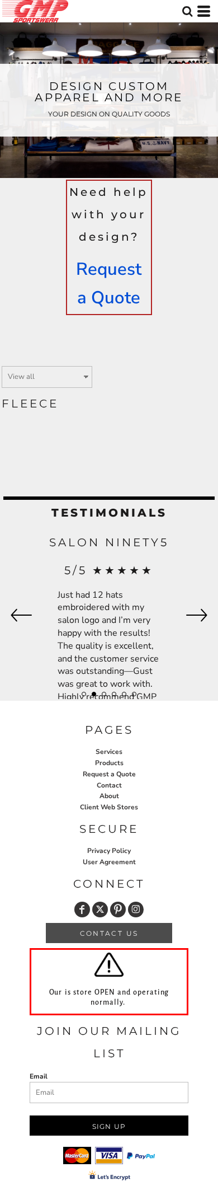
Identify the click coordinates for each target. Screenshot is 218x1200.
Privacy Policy (109, 850)
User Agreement (109, 861)
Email (39, 1076)
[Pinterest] (118, 909)
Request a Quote (109, 774)
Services (109, 751)
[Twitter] (100, 909)
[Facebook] (82, 909)
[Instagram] (136, 909)
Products (109, 762)
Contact (109, 785)
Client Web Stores (109, 807)
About (109, 795)
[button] (187, 11)
